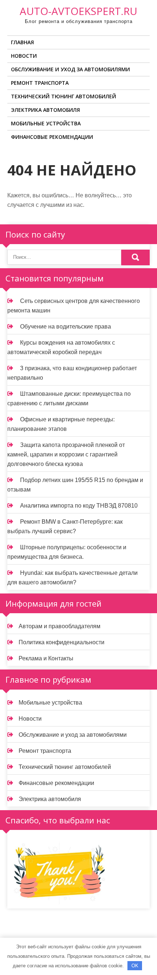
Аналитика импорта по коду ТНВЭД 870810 (79, 505)
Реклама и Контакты (46, 658)
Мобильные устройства (46, 123)
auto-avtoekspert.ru (78, 11)
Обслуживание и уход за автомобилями (70, 69)
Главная (22, 42)
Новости (24, 55)
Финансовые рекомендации (52, 136)
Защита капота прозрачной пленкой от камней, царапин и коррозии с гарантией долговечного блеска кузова (66, 454)
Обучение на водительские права (65, 326)
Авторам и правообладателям (59, 626)
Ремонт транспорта (40, 82)
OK (134, 965)
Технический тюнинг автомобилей (63, 96)
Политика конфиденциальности (61, 642)
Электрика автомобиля (45, 109)
